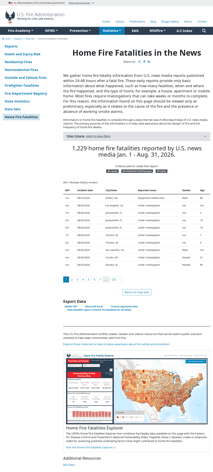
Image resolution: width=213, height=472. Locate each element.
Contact (202, 21)
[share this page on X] (139, 62)
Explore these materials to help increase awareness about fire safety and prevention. (116, 344)
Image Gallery (170, 21)
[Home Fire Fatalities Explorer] (137, 389)
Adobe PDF (71, 306)
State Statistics (17, 101)
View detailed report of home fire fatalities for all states (99, 309)
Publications (137, 21)
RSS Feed (69, 465)
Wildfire (156, 30)
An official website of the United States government (52, 3)
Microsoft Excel (94, 306)
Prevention (79, 30)
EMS (135, 30)
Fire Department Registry (26, 93)
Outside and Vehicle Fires (26, 77)
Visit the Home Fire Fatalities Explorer (89, 447)
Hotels (106, 21)
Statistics (110, 30)
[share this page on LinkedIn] (149, 62)
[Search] (204, 31)
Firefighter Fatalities (22, 85)
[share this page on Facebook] (144, 62)
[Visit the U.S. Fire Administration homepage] (35, 16)
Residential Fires (18, 62)
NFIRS (50, 30)
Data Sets (12, 109)
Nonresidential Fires (21, 70)
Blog (153, 21)
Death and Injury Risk (22, 54)
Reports (11, 46)
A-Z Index (184, 30)
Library (119, 21)
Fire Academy (19, 30)
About (188, 21)
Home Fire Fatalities (21, 117)
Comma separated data (124, 306)
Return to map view (136, 292)
